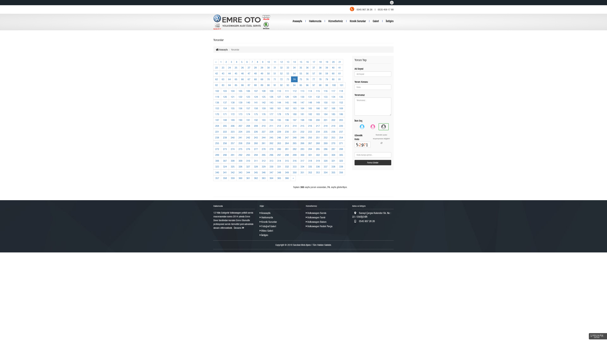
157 (248, 108)
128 (287, 96)
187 (217, 120)
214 (295, 125)
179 (287, 114)
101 (341, 85)
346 (264, 172)
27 (249, 67)
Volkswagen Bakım (316, 221)
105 (240, 91)
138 (233, 102)
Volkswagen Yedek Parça (319, 226)
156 (240, 108)
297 (279, 154)
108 (264, 91)
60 (333, 73)
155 (233, 108)
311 (256, 160)
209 (256, 125)
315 (287, 160)
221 (217, 131)
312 (264, 160)
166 (318, 108)
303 (326, 154)
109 (271, 91)
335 (310, 166)
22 (216, 67)
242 (248, 137)
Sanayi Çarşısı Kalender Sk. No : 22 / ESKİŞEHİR (371, 214)
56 (307, 73)
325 (233, 166)
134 (333, 96)
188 (225, 120)
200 (318, 120)
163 (295, 108)
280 (279, 149)
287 (333, 149)
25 (236, 67)
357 (217, 178)
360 (240, 178)
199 (310, 120)
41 (339, 67)
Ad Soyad (359, 68)
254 (341, 137)
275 (240, 149)
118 (341, 91)
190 (240, 120)
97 (314, 85)
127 (279, 96)
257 (233, 143)
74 (294, 79)
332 (287, 166)
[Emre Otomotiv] (241, 22)
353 (318, 172)
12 (281, 61)
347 (271, 172)
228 (271, 131)
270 (333, 143)
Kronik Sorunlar (358, 21)
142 (264, 102)
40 (333, 67)
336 (318, 166)
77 (314, 79)
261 (264, 143)
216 (310, 125)
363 (264, 178)
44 (229, 73)
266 (302, 143)
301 (310, 154)
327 (248, 166)
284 (310, 149)
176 (264, 114)
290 (225, 154)
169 (341, 108)
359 (233, 178)
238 (217, 137)
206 (233, 125)
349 (287, 172)
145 (287, 102)
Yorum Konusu (361, 81)
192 (256, 120)
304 (333, 154)
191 (248, 120)
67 (249, 79)
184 (326, 114)
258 (240, 143)
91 (275, 85)
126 (271, 96)
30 (268, 67)
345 (256, 172)
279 (271, 149)
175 (256, 114)
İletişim (390, 21)
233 (310, 131)
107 (256, 91)
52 (281, 73)
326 (240, 166)
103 (225, 91)
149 (318, 102)
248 (295, 137)
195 (279, 120)
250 (310, 137)
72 (281, 79)
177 (271, 114)
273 (225, 149)
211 (271, 125)
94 (294, 85)
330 (271, 166)
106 (248, 91)
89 (262, 85)
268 (318, 143)
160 (271, 108)
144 (279, 102)
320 (326, 160)
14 (294, 61)
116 (326, 91)
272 (217, 149)
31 (275, 67)
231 (295, 131)
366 (287, 178)
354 (326, 172)
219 (333, 125)
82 (216, 85)
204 (217, 125)
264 (287, 143)
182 (310, 114)
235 (326, 131)
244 (264, 137)
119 (217, 96)
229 (279, 131)
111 (287, 91)
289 (217, 154)
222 (225, 131)
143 (271, 102)
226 (256, 131)
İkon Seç (358, 120)
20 (333, 61)
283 (302, 149)
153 (217, 108)
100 (334, 85)
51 (275, 73)
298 (287, 154)
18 (320, 61)
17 (314, 61)
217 (318, 125)
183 (318, 114)
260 (256, 143)
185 (333, 114)
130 (302, 96)
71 (275, 79)
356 (341, 172)
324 (225, 166)
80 (333, 79)
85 (236, 85)
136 (217, 102)
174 (248, 114)
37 (314, 67)
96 (307, 85)
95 (301, 85)
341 (225, 172)
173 (240, 114)
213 (287, 125)
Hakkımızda (315, 21)
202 (333, 120)
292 (240, 154)
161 (279, 108)
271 (341, 143)
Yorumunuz (360, 94)
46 (242, 73)
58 (320, 73)
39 (326, 67)
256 (225, 143)
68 (255, 79)
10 (268, 61)
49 (262, 73)
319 (318, 160)
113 (302, 91)
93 (288, 85)
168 (333, 108)
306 (217, 160)
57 (314, 73)
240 (233, 137)
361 (248, 178)
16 (307, 61)
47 (249, 73)
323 (217, 166)
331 (279, 166)
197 (295, 120)
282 (295, 149)
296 (271, 154)
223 (233, 131)
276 (248, 149)
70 (268, 79)
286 (326, 149)
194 (271, 120)
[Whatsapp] (392, 2)
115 (318, 91)
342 (233, 172)
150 (326, 102)
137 (225, 102)
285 (318, 149)
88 (255, 85)
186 (341, 114)
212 (279, 125)
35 (301, 67)
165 (310, 108)
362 (256, 178)
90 (268, 85)
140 (248, 102)
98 (320, 85)
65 (236, 79)
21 (340, 61)
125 (264, 96)
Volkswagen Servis (316, 213)
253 (333, 137)
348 (279, 172)
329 (264, 166)
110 (279, 91)
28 (255, 67)
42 (216, 73)
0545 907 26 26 (366, 221)
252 (326, 137)
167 (326, 108)
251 (318, 137)
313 (271, 160)
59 (326, 73)
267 (310, 143)
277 (256, 149)
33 (288, 67)
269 (326, 143)
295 (264, 154)
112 (295, 91)
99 (326, 85)
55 (301, 73)
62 (216, 79)
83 (223, 85)
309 (240, 160)
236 (333, 131)
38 (320, 67)
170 (217, 114)
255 (217, 143)
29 (262, 67)
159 (264, 108)
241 (240, 137)
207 (240, 125)
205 (225, 125)
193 (264, 120)
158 (256, 108)
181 (302, 114)
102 (217, 91)
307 (225, 160)
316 (295, 160)
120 (225, 96)
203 (341, 120)
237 (341, 131)
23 (223, 67)
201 (326, 120)
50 (268, 73)
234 (318, 131)
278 (264, 149)
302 (318, 154)
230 (287, 131)
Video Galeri (267, 230)
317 (302, 160)
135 (341, 96)
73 (288, 79)
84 (229, 85)
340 (217, 172)
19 (327, 61)
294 (256, 154)
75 (301, 79)
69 (262, 79)
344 (248, 172)
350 (295, 172)
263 (279, 143)
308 (233, 160)
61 (339, 73)
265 (295, 143)
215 (302, 125)
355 (333, 172)
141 (256, 102)
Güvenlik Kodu (358, 137)
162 (287, 108)
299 (295, 154)
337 (326, 166)
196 (287, 120)
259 (248, 143)
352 (310, 172)
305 (341, 154)
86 (242, 85)
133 (326, 96)
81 (339, 79)
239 (225, 137)
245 (271, 137)
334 (302, 166)
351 (302, 172)
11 (275, 61)
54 (294, 73)
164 (302, 108)
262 (271, 143)
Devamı (238, 227)
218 (326, 125)
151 (333, 102)
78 (320, 79)
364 (271, 178)
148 (310, 102)
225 (248, 131)
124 (256, 96)
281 (287, 149)
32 (281, 67)
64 (229, 79)
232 (302, 131)
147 (302, 102)
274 (233, 149)
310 (248, 160)
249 (302, 137)
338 (333, 166)
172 (233, 114)
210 (264, 125)
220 (341, 125)
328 (256, 166)
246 (279, 137)
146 (295, 102)
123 (248, 96)
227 (264, 131)
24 (229, 67)
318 (310, 160)
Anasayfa (297, 21)
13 (288, 61)
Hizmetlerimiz (335, 21)
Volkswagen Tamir (316, 217)
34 (294, 67)
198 (302, 120)
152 (341, 102)
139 (240, 102)
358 (225, 178)
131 (310, 96)
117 (333, 91)
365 (279, 178)
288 (341, 149)
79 (326, 79)
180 (295, 114)
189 (233, 120)
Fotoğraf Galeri (268, 226)
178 (279, 114)
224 (240, 131)
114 (310, 91)
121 (233, 96)
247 (287, 137)
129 (295, 96)
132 (318, 96)
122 (240, 96)
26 (242, 67)
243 (256, 137)
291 (233, 154)
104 (233, 91)
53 (288, 73)
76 (307, 79)
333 (295, 166)
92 (281, 85)
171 (225, 114)
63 (223, 79)
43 (223, 73)
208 (248, 125)
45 (236, 73)
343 (240, 172)
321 (333, 160)
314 (279, 160)
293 (248, 154)
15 (301, 61)
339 (341, 166)
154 (225, 108)
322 (341, 160)
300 (302, 154)
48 (255, 73)
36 (307, 67)
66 (242, 79)
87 (249, 85)
